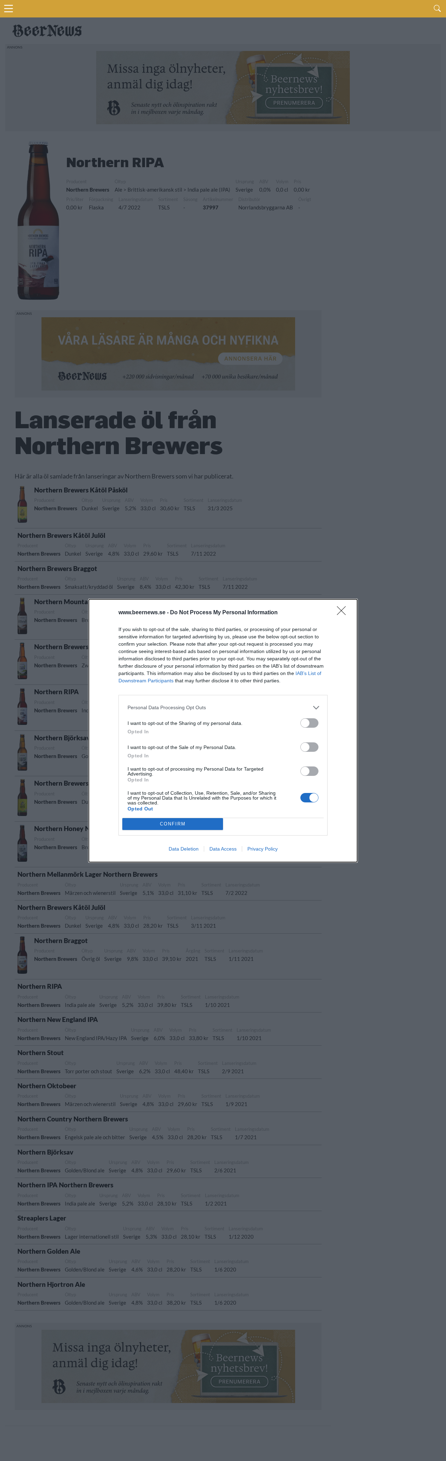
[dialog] (223, 730)
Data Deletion (184, 849)
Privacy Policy (262, 849)
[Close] (343, 613)
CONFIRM (173, 823)
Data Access (223, 849)
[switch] (309, 723)
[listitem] (223, 707)
